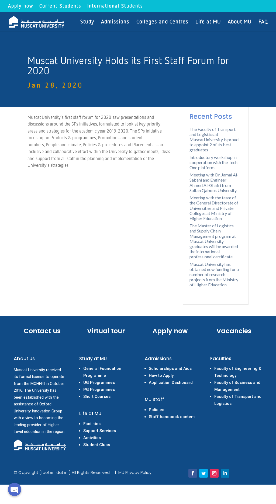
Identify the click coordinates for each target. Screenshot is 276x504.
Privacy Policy (138, 472)
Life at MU (208, 22)
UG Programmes (99, 382)
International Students (115, 6)
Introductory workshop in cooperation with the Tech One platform (213, 162)
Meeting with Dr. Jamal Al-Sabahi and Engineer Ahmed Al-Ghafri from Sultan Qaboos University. (214, 182)
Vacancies (233, 330)
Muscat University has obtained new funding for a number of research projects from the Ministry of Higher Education (214, 274)
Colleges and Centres (162, 22)
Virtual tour (106, 330)
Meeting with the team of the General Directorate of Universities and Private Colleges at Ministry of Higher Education (213, 208)
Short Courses (97, 396)
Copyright (28, 472)
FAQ (263, 22)
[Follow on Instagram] (214, 473)
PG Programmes (99, 389)
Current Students (60, 6)
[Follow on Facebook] (192, 473)
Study (87, 22)
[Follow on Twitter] (203, 473)
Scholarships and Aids (170, 368)
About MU (239, 22)
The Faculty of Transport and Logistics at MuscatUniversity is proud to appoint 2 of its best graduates (214, 139)
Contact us (42, 330)
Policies (156, 409)
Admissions (115, 22)
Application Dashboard (171, 382)
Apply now (20, 6)
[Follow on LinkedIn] (225, 473)
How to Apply (161, 375)
